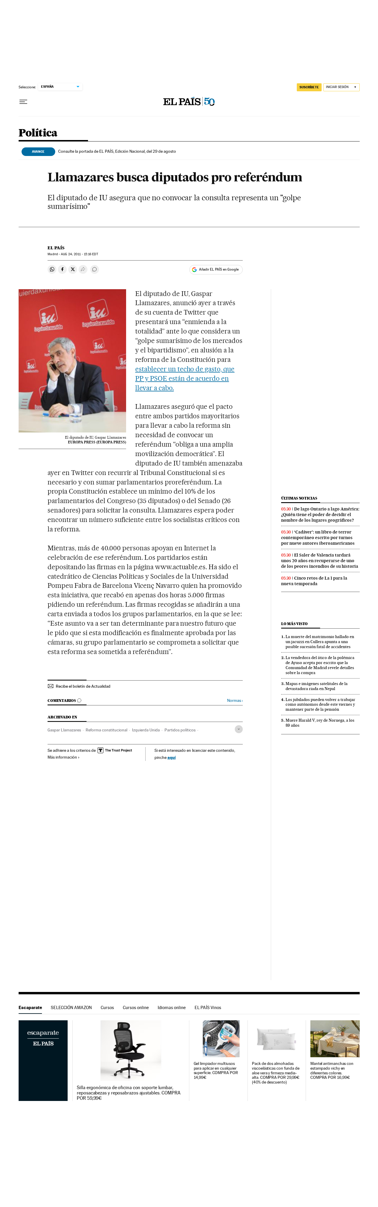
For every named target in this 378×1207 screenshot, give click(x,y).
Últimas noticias (299, 498)
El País (56, 247)
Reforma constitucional (106, 730)
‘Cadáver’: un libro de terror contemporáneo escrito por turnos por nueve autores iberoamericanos (318, 537)
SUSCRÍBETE (309, 87)
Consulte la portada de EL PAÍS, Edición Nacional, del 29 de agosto (117, 151)
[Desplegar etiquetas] (239, 729)
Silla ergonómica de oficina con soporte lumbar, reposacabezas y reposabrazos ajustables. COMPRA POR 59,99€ (128, 1093)
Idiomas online (172, 1007)
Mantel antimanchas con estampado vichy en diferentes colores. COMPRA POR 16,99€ (331, 1070)
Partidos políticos (179, 730)
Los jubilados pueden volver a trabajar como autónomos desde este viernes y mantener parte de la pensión (320, 704)
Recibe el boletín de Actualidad (83, 686)
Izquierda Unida (146, 730)
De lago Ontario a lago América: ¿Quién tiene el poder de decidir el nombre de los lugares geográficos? (320, 514)
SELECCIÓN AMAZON (71, 1007)
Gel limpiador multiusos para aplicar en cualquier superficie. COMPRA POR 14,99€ (216, 1070)
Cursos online (136, 1007)
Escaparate (30, 1007)
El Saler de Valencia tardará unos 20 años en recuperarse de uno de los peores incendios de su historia (319, 560)
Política (38, 133)
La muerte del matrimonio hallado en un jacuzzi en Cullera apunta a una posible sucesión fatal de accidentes (320, 641)
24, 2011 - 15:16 (79, 254)
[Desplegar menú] (23, 102)
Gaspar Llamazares (64, 730)
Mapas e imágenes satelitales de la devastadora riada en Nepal (317, 686)
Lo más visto (294, 624)
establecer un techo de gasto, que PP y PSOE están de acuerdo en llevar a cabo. (184, 378)
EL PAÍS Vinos (208, 1007)
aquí (171, 757)
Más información (62, 757)
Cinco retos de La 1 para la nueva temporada (314, 580)
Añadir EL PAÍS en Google (219, 269)
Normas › (235, 700)
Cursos (107, 1007)
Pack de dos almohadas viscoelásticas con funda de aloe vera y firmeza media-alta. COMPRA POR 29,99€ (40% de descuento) (275, 1073)
